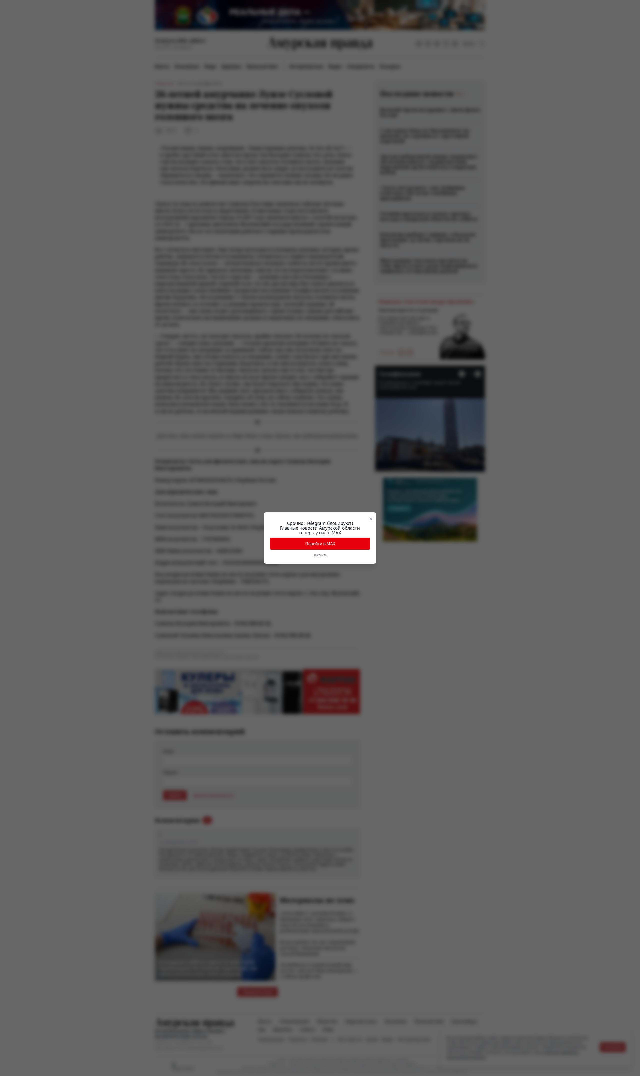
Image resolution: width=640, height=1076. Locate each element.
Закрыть (320, 555)
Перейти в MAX (320, 543)
